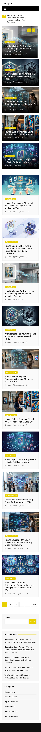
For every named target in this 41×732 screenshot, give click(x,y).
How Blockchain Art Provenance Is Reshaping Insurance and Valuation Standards (19, 293)
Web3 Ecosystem (10, 98)
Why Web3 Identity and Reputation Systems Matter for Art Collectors (20, 104)
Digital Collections (11, 242)
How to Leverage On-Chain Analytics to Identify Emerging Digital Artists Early (18, 542)
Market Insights (10, 156)
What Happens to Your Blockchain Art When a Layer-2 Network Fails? (18, 18)
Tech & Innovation (11, 495)
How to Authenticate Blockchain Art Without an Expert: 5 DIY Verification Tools (19, 48)
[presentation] (33, 16)
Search (7, 618)
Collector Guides (10, 128)
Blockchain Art (10, 42)
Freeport (7, 3)
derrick (9, 54)
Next (34, 604)
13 (27, 604)
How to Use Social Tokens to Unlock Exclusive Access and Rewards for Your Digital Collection (19, 649)
